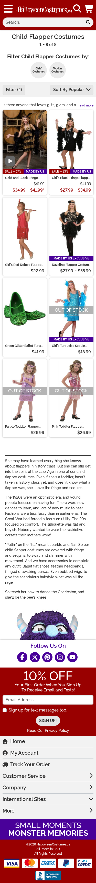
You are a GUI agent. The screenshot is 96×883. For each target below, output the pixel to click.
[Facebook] (22, 657)
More (9, 811)
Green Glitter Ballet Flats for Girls (23, 345)
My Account (24, 753)
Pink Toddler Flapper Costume (67, 426)
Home (17, 741)
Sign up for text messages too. (38, 710)
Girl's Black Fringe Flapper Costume (71, 177)
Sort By (68, 89)
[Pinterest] (47, 657)
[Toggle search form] (77, 9)
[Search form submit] (88, 22)
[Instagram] (60, 657)
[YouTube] (72, 657)
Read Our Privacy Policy (48, 730)
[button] (89, 9)
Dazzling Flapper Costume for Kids (71, 264)
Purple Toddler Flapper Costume (22, 426)
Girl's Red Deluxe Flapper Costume (23, 264)
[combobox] (43, 22)
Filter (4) (14, 89)
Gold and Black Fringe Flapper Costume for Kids (23, 177)
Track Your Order (30, 764)
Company (14, 788)
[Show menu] (8, 9)
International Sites (24, 799)
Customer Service (24, 776)
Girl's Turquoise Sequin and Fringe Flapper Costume (68, 345)
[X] (35, 657)
